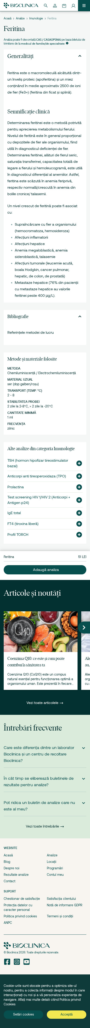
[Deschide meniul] (84, 5)
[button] (77, 463)
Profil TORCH (17, 535)
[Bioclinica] (21, 5)
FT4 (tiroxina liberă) (23, 524)
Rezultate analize (16, 874)
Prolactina (15, 487)
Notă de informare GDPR (64, 905)
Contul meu (55, 874)
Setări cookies (23, 1014)
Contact (9, 881)
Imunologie (36, 18)
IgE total (14, 513)
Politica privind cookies (20, 916)
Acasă (7, 18)
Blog (7, 862)
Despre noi (11, 868)
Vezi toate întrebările (42, 826)
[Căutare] (45, 5)
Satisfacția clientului (61, 899)
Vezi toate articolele (43, 703)
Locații (51, 862)
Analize (20, 18)
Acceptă (66, 1014)
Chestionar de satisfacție (22, 899)
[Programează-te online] (64, 5)
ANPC (8, 923)
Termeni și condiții (60, 916)
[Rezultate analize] (55, 5)
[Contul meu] (73, 5)
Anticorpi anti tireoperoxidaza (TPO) (36, 476)
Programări (55, 868)
